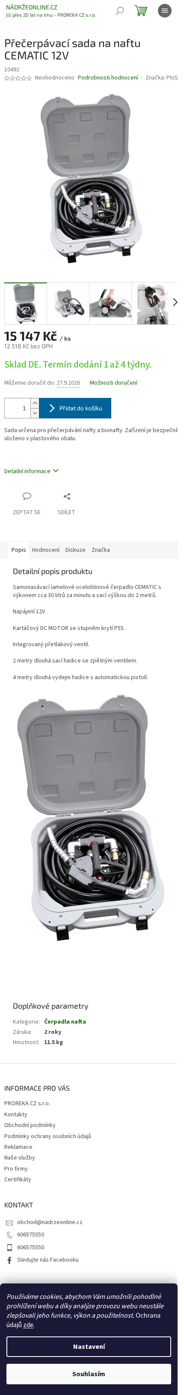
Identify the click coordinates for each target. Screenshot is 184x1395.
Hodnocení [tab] (45, 550)
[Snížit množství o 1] (34, 413)
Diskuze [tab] (75, 550)
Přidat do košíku (80, 408)
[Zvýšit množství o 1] (34, 403)
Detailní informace (27, 471)
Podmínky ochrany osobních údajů (47, 1136)
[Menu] (164, 10)
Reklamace (18, 1147)
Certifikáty (17, 1179)
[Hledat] (119, 10)
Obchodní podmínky (30, 1125)
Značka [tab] (101, 550)
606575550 (30, 1234)
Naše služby (19, 1158)
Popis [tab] (19, 550)
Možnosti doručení (113, 383)
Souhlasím (88, 1374)
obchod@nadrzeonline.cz (50, 1222)
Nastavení (89, 1346)
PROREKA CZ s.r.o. (27, 1103)
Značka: (162, 78)
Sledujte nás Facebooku (48, 1260)
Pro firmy (16, 1169)
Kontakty (15, 1114)
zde (28, 1325)
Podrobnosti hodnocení (108, 78)
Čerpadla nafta (65, 1022)
